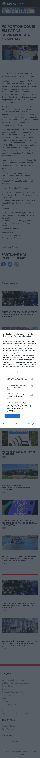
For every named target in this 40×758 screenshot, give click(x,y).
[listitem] (20, 373)
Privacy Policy (32, 424)
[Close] (36, 334)
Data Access (20, 424)
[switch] (31, 379)
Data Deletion (7, 424)
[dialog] (20, 379)
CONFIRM (12, 416)
